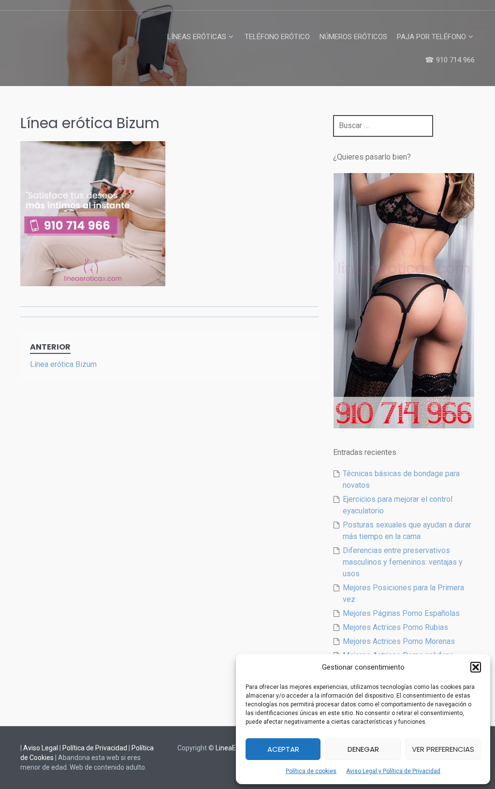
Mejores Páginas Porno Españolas (401, 613)
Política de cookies (311, 771)
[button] (475, 667)
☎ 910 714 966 (450, 60)
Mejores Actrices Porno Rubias (395, 627)
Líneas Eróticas (196, 36)
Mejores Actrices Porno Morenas (399, 641)
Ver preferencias (443, 749)
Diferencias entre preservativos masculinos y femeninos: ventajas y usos (403, 562)
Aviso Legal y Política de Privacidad (393, 771)
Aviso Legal (40, 748)
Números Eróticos (353, 36)
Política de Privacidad (94, 748)
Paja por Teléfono (431, 36)
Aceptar (283, 749)
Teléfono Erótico (277, 36)
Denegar (363, 749)
